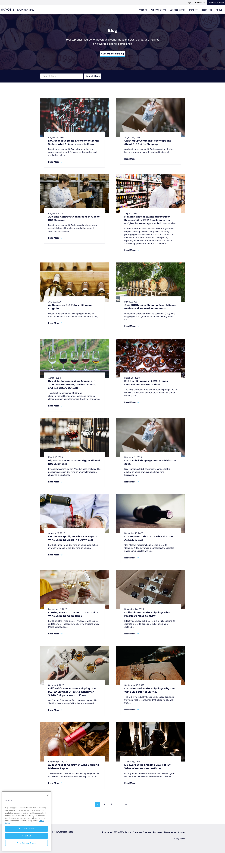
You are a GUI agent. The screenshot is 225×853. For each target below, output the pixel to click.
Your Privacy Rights (26, 843)
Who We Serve (158, 9)
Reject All (26, 836)
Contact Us (200, 2)
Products (143, 9)
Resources (206, 9)
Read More (54, 162)
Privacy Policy (179, 838)
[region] (26, 821)
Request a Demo (216, 2)
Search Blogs (93, 76)
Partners (193, 9)
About (219, 9)
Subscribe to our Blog (112, 53)
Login (189, 2)
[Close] (48, 795)
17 (126, 804)
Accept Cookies (26, 829)
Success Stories (177, 9)
